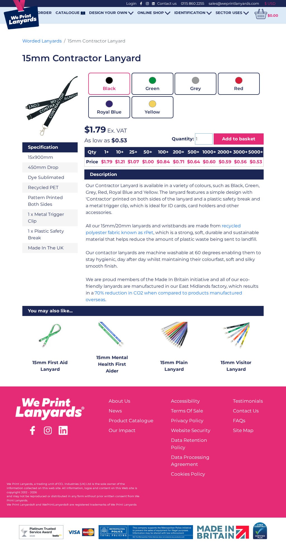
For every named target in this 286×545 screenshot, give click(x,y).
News (115, 411)
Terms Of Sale (187, 411)
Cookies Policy (188, 474)
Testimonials (248, 401)
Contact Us (246, 411)
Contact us (167, 3)
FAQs (239, 420)
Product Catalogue (131, 420)
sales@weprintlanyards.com (234, 3)
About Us (119, 401)
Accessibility (185, 401)
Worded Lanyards (42, 41)
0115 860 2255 (192, 3)
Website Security (190, 430)
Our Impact (122, 430)
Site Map (243, 430)
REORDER (42, 12)
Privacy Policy (187, 420)
